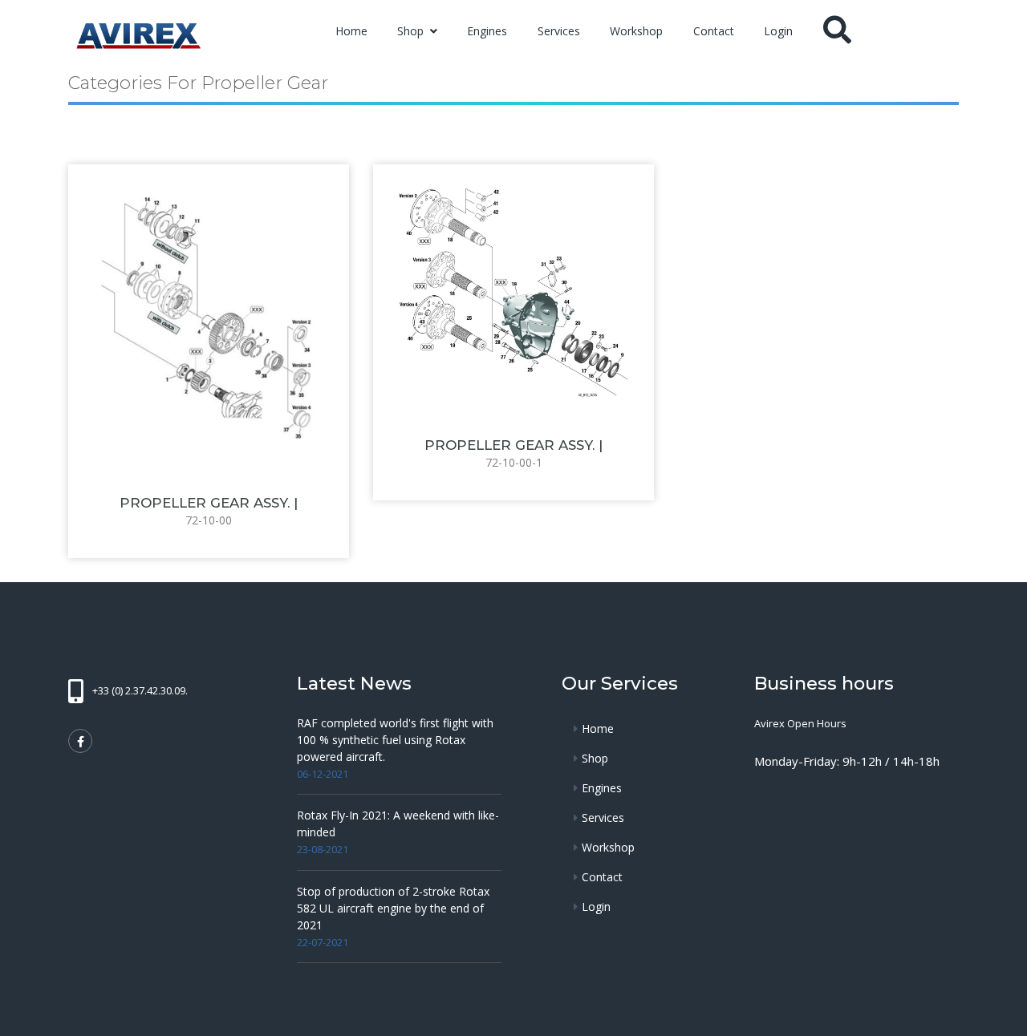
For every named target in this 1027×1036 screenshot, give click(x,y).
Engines (487, 30)
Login (778, 30)
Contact (713, 30)
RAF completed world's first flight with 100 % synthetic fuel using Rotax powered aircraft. (395, 739)
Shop (412, 30)
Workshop (636, 30)
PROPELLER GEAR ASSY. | (209, 503)
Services (559, 30)
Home (351, 30)
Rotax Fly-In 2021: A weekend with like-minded (398, 823)
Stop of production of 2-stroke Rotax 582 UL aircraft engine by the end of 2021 (393, 908)
